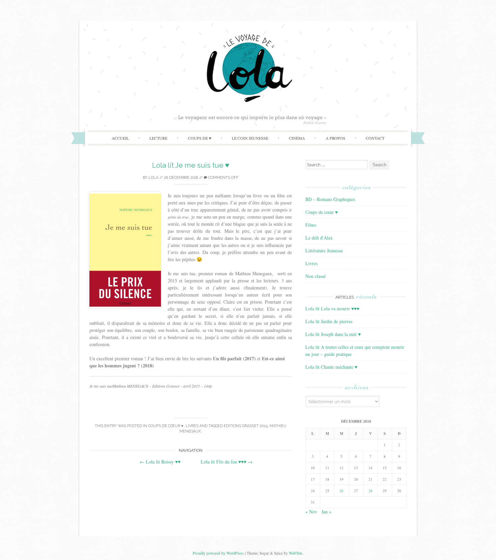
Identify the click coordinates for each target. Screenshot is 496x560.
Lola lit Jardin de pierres (328, 321)
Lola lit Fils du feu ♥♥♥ (226, 461)
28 (370, 490)
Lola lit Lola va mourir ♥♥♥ (332, 308)
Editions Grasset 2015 (246, 426)
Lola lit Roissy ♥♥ (160, 461)
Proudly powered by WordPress (218, 553)
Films (310, 225)
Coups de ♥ (199, 138)
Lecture (158, 138)
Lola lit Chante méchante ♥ (331, 367)
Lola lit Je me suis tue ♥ (190, 165)
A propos (335, 138)
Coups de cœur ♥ (166, 426)
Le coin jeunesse (250, 138)
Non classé (315, 276)
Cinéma (297, 138)
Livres (192, 426)
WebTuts (296, 553)
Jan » (326, 511)
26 (341, 490)
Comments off (223, 177)
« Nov (311, 511)
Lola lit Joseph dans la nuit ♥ (333, 334)
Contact (375, 138)
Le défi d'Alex (319, 237)
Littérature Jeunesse (324, 250)
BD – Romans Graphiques (330, 199)
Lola (153, 177)
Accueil (120, 138)
